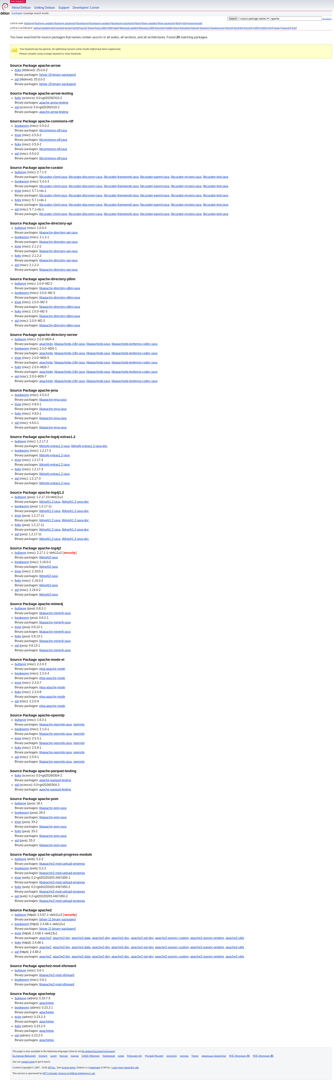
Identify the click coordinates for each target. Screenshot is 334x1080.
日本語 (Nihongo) (91, 1056)
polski (121, 1056)
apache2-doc (120, 938)
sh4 (271, 28)
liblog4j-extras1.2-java (54, 446)
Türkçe (195, 1056)
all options (326, 19)
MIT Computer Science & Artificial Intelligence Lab (69, 1073)
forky (178, 23)
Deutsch (43, 1056)
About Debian (21, 7)
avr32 (84, 28)
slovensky (171, 1056)
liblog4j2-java (48, 557)
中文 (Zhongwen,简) (239, 1056)
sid (184, 23)
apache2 (45, 938)
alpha (37, 28)
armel (68, 28)
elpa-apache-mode (52, 668)
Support (63, 7)
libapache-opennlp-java (55, 724)
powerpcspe (217, 28)
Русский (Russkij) (154, 1056)
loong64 (160, 28)
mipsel (195, 28)
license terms (69, 1067)
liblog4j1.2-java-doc (75, 501)
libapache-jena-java (52, 399)
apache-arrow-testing (53, 102)
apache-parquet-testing (55, 780)
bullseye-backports (65, 23)
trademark (94, 1067)
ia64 (116, 28)
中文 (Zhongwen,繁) (263, 1056)
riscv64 (248, 28)
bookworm (82, 23)
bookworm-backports (123, 23)
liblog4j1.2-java (49, 501)
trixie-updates (149, 23)
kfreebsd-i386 (146, 28)
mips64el (185, 28)
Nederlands (109, 1056)
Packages (18, 1)
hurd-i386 (101, 28)
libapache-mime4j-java (55, 613)
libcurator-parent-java (154, 176)
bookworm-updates (100, 23)
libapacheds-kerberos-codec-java (134, 344)
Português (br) (134, 1056)
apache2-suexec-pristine (207, 938)
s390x (264, 28)
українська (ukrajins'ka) (213, 1056)
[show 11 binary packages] (57, 919)
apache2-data (81, 938)
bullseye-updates (45, 23)
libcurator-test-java (215, 176)
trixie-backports (166, 23)
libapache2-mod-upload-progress (62, 863)
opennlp (78, 724)
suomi (53, 1056)
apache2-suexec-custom (172, 938)
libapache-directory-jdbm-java (59, 288)
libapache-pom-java (52, 808)
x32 (294, 28)
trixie (138, 23)
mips (176, 28)
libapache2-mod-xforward (56, 975)
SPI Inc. (52, 1067)
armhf (76, 28)
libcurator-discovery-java (85, 176)
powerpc (205, 28)
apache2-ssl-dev (142, 938)
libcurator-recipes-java (186, 176)
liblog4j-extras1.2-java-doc (89, 446)
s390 (256, 28)
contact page (28, 1061)
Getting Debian (44, 7)
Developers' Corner (86, 7)
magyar (75, 1056)
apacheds (46, 344)
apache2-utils (235, 938)
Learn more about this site (125, 1067)
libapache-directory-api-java (58, 232)
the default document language (98, 1051)
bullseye (29, 23)
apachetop (46, 1003)
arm (53, 28)
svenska (184, 1056)
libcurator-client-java (53, 176)
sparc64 (286, 28)
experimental (195, 23)
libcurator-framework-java (121, 176)
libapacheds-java (98, 344)
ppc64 (229, 28)
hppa (91, 28)
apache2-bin (61, 938)
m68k (169, 28)
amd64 (45, 28)
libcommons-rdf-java (53, 130)
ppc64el (238, 28)
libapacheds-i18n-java (69, 344)
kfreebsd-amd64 (129, 28)
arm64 (60, 28)
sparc (277, 28)
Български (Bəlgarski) (24, 1056)
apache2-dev (101, 938)
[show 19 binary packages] (57, 74)
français (64, 1056)
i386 (110, 28)
